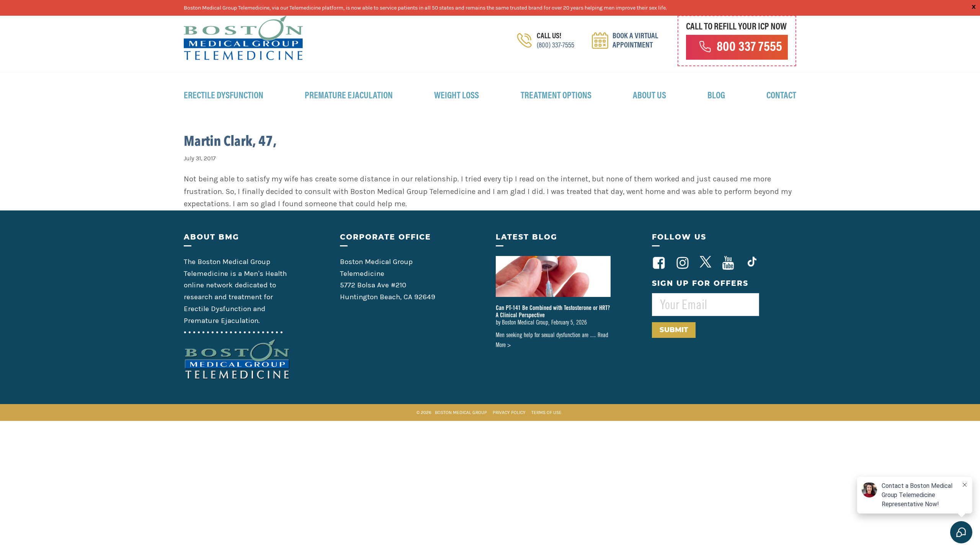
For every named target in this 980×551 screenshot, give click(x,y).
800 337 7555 (749, 48)
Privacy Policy (510, 412)
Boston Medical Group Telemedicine (243, 37)
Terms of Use (546, 412)
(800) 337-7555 (555, 45)
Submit (674, 330)
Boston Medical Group (461, 412)
